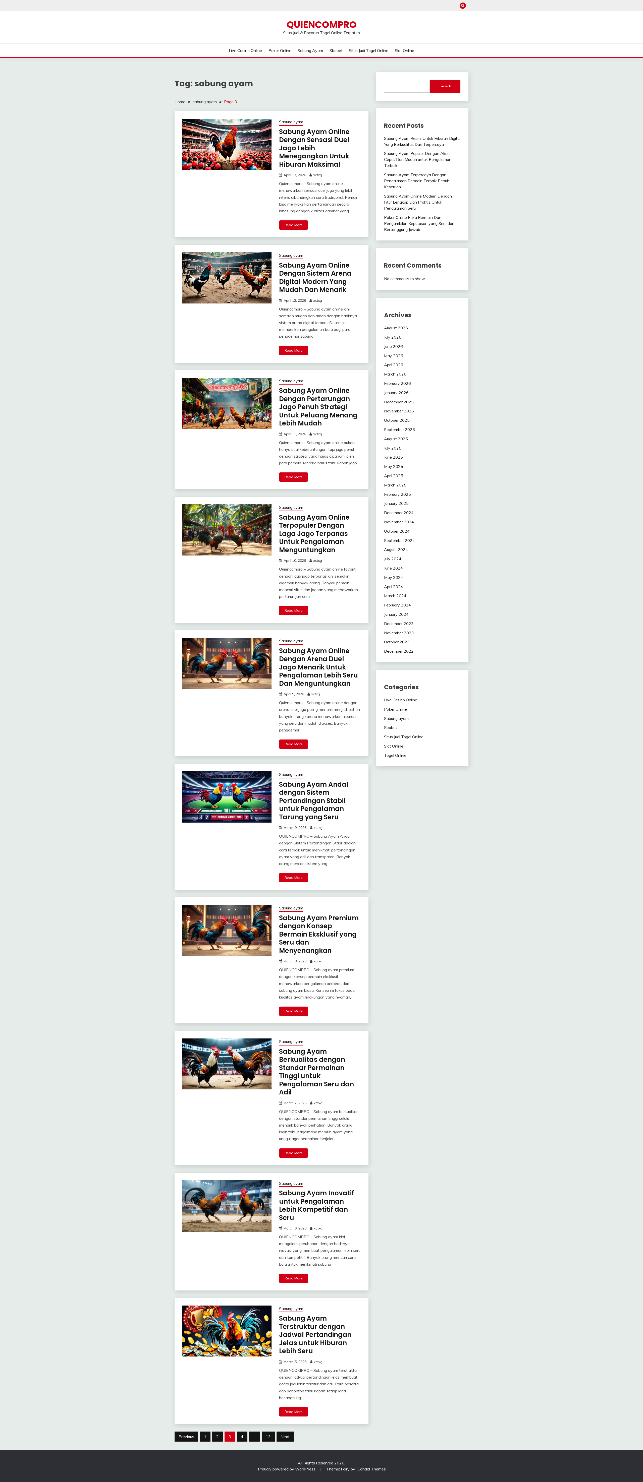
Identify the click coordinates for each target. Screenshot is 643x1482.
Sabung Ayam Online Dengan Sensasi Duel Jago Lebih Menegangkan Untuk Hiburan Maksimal (314, 148)
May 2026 (393, 355)
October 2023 (397, 641)
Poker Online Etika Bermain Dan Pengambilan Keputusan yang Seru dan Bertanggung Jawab (419, 223)
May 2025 (393, 466)
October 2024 (397, 531)
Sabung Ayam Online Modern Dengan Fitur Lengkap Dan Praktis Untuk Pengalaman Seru (418, 202)
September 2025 (399, 429)
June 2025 (393, 457)
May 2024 (393, 577)
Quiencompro (322, 24)
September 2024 (399, 540)
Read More (294, 225)
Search (445, 86)
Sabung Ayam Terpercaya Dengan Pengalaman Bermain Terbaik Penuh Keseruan (416, 180)
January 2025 (396, 503)
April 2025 (393, 475)
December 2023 (399, 623)
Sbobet (336, 50)
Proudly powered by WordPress (287, 1468)
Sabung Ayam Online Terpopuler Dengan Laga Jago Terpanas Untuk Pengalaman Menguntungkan (314, 533)
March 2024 (395, 595)
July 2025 (392, 448)
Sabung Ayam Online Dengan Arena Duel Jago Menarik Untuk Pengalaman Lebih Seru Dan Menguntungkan (318, 667)
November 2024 (399, 521)
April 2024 (393, 586)
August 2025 (396, 438)
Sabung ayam (310, 50)
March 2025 (395, 484)
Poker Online (280, 50)
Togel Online (395, 755)
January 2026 (396, 392)
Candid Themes (371, 1468)
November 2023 (399, 632)
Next (285, 1436)
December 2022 (399, 651)
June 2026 (393, 346)
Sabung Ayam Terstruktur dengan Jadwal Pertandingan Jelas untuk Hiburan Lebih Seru (315, 1334)
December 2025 (399, 401)
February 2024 (397, 604)
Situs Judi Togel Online (368, 50)
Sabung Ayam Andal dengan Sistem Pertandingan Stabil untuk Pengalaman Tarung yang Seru (313, 801)
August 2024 (396, 549)
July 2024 (392, 558)
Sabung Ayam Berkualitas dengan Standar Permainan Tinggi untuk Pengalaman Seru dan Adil (316, 1072)
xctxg (317, 175)
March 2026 (395, 374)
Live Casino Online (245, 50)
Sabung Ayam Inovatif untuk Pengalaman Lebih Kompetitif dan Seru (316, 1205)
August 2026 (396, 327)
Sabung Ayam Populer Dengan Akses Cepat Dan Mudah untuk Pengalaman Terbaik (418, 159)
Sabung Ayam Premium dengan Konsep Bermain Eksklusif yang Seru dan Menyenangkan (319, 934)
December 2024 (399, 512)
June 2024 (393, 568)
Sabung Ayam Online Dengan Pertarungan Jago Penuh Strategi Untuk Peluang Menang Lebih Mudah (318, 407)
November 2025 (399, 410)
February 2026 (397, 383)
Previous (186, 1436)
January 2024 (396, 614)
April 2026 (393, 364)
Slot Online (404, 50)
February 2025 (397, 494)
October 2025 (397, 420)
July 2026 (392, 337)
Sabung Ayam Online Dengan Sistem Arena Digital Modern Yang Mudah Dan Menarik (315, 277)
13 (268, 1436)
